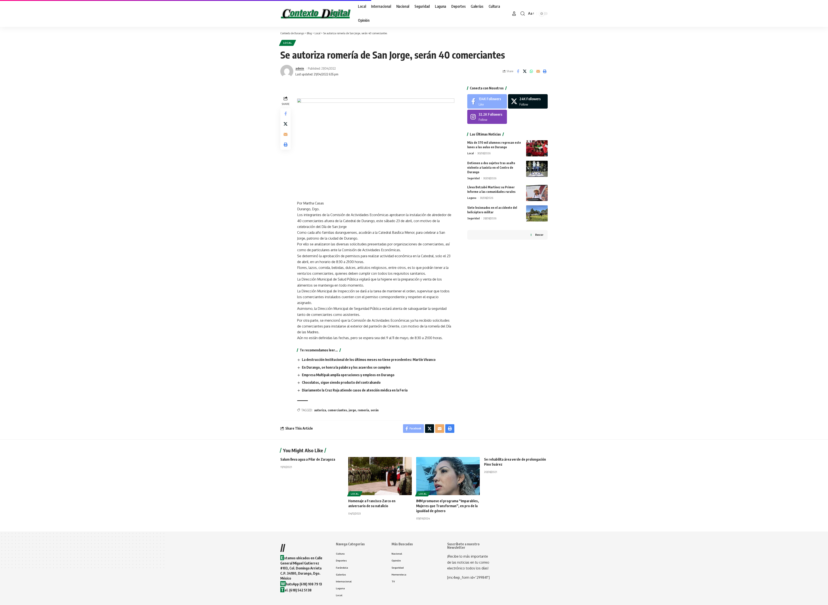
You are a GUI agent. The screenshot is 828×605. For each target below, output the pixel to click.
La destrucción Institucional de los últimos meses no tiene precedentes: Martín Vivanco (369, 359)
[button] (514, 13)
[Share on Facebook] (518, 71)
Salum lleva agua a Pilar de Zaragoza (307, 459)
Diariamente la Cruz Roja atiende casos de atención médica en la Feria (355, 390)
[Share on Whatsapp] (531, 71)
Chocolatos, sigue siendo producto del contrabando (341, 382)
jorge (352, 410)
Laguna (471, 198)
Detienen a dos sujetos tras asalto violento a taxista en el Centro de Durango (491, 167)
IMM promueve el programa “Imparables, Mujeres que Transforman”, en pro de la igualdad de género (447, 506)
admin (299, 68)
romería (363, 410)
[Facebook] (487, 101)
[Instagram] (487, 117)
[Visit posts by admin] (286, 71)
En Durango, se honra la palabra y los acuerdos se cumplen (346, 367)
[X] (528, 101)
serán (375, 410)
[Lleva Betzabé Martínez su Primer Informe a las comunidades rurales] (537, 193)
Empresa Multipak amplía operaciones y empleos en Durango (348, 375)
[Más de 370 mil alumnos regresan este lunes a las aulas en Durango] (537, 148)
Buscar (539, 234)
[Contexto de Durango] (315, 13)
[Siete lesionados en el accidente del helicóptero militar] (537, 213)
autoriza (320, 410)
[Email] (538, 71)
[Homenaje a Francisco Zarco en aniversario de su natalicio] (380, 476)
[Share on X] (525, 71)
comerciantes (337, 410)
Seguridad (473, 178)
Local (287, 42)
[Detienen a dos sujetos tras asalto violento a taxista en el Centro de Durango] (537, 169)
